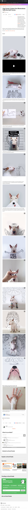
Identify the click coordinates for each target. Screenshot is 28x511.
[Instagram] (2, 505)
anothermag (13, 30)
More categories (5, 487)
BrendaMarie (5, 437)
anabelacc (5, 444)
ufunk (10, 30)
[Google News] (9, 505)
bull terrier (19, 23)
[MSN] (8, 505)
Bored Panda (3, 503)
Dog (3, 419)
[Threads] (7, 505)
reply (6, 438)
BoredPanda (4, 1)
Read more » (14, 428)
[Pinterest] (3, 505)
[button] (23, 461)
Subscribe (23, 490)
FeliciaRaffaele (6, 439)
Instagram (6, 30)
